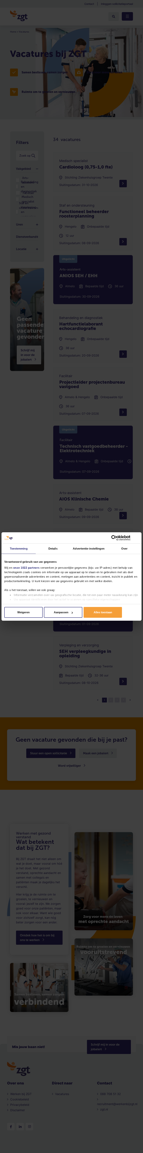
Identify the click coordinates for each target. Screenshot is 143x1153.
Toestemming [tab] (19, 548)
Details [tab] (53, 548)
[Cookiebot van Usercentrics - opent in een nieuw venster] (114, 538)
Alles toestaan (103, 612)
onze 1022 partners (26, 567)
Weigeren (23, 612)
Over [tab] (124, 548)
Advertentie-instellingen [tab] (88, 548)
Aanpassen (61, 612)
